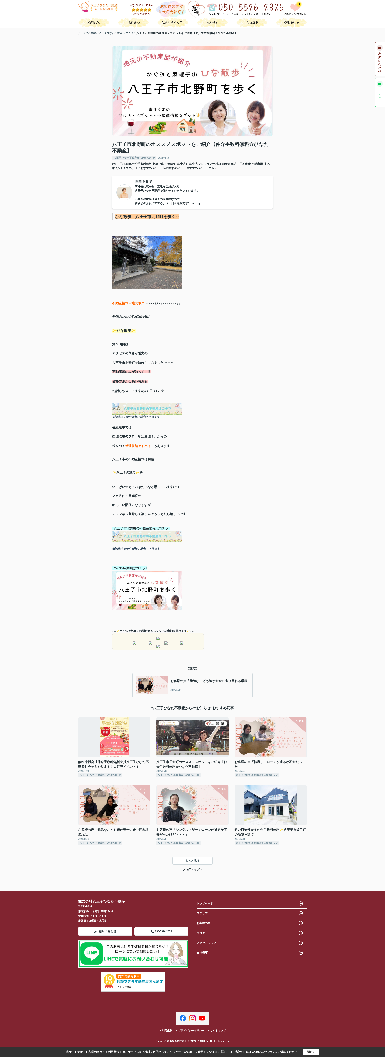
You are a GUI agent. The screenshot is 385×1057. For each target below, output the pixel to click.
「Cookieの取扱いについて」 (259, 1052)
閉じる (311, 1051)
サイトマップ (218, 1030)
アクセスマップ (206, 942)
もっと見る (192, 860)
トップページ (205, 903)
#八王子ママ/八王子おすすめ (134, 168)
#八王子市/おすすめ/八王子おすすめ (175, 168)
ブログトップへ (192, 869)
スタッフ (202, 913)
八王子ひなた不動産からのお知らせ (134, 157)
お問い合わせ (107, 931)
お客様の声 (204, 923)
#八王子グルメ (208, 168)
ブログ (201, 933)
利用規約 (167, 1030)
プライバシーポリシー (191, 1030)
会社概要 (202, 952)
